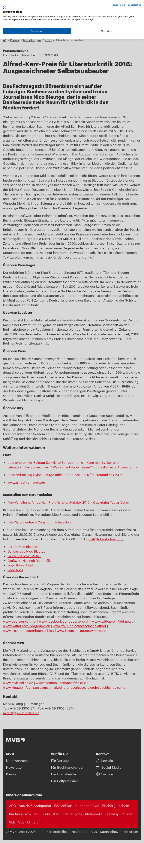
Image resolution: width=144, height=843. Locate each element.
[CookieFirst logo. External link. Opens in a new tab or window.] (4, 7)
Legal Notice (134, 4)
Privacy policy (119, 4)
